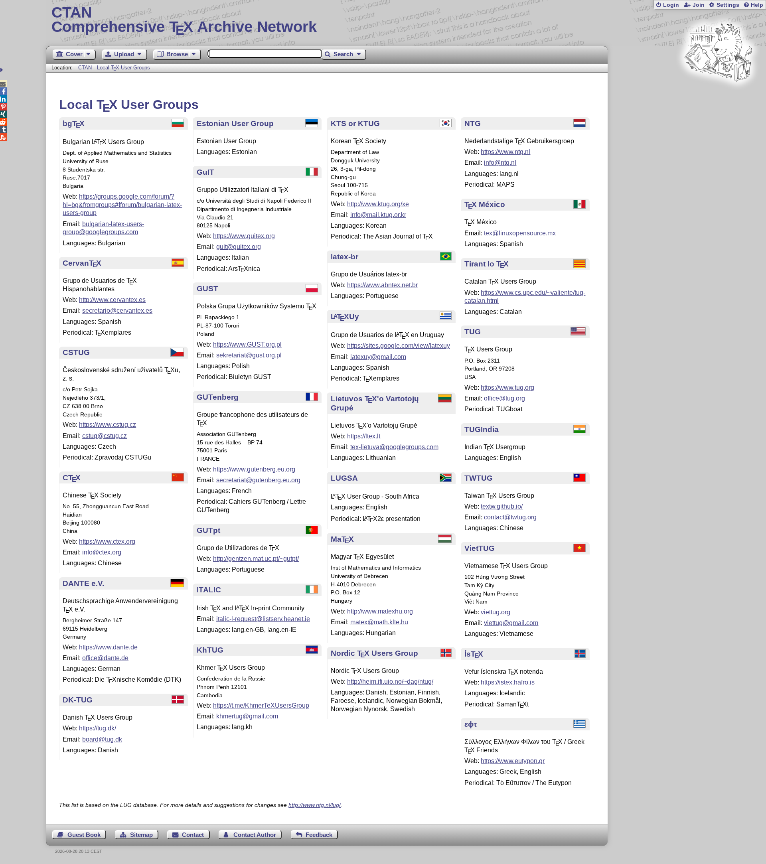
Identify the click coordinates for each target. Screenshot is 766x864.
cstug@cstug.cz (104, 435)
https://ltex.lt (363, 436)
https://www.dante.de (108, 647)
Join (699, 5)
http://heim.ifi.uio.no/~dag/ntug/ (390, 681)
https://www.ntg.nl (505, 151)
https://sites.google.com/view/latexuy (398, 345)
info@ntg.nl (500, 162)
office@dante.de (105, 658)
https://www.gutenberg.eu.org (254, 469)
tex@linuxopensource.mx (520, 233)
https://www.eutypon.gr (513, 760)
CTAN (85, 68)
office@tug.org (504, 398)
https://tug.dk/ (97, 728)
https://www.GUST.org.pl (247, 344)
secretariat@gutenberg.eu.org (258, 480)
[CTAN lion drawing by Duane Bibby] (718, 96)
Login (671, 5)
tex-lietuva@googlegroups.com (394, 447)
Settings (728, 5)
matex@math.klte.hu (379, 622)
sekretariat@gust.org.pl (249, 355)
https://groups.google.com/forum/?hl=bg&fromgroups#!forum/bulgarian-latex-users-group (122, 205)
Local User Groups (123, 68)
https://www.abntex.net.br (382, 285)
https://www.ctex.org (107, 541)
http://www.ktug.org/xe (378, 204)
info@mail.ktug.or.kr (378, 214)
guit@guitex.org (238, 246)
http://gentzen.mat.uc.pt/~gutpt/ (256, 558)
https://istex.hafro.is (508, 682)
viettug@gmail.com (511, 622)
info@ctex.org (101, 552)
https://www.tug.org (507, 387)
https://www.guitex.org (244, 236)
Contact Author (254, 834)
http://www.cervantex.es (112, 299)
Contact (193, 834)
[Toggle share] (2, 70)
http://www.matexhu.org (380, 611)
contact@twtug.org (510, 517)
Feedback (319, 834)
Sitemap (141, 834)
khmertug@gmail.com (247, 716)
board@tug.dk (102, 739)
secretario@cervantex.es (117, 310)
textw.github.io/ (502, 506)
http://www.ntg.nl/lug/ (314, 805)
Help (757, 5)
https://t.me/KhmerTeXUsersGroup (261, 705)
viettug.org (495, 612)
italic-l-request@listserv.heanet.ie (263, 618)
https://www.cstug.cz (107, 424)
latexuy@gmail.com (378, 356)
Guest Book (84, 834)
